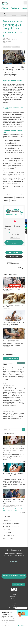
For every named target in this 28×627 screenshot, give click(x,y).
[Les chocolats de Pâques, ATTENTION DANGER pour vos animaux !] (14, 315)
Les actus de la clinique (9, 535)
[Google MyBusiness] (15, 221)
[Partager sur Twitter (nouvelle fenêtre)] (26, 223)
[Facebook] (12, 221)
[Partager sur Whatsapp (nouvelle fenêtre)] (26, 228)
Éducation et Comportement (10, 526)
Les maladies (6, 520)
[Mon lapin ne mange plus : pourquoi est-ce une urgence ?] (14, 467)
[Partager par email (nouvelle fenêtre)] (26, 230)
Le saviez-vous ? (7, 532)
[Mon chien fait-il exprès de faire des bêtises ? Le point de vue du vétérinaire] (14, 440)
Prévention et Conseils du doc (11, 523)
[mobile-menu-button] (25, 2)
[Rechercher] (23, 429)
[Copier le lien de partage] (26, 233)
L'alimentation (6, 529)
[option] (14, 557)
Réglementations (7, 538)
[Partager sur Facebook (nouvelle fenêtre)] (26, 220)
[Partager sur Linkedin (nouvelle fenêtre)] (26, 225)
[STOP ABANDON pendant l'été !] (14, 282)
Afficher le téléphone (15, 238)
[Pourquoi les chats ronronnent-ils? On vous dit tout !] (14, 298)
